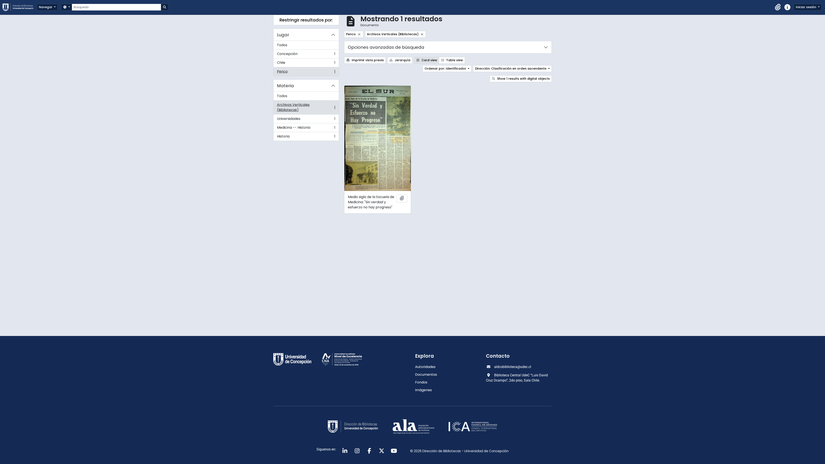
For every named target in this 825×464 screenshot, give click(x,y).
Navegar (46, 7)
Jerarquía (402, 60)
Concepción (306, 54)
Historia (306, 137)
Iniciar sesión (806, 7)
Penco (306, 72)
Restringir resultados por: (306, 20)
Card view (429, 60)
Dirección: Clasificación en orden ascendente (511, 68)
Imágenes (423, 390)
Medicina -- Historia (306, 128)
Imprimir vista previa (367, 60)
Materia (285, 86)
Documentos (426, 374)
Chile (306, 63)
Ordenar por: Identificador (446, 68)
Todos (282, 45)
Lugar (283, 35)
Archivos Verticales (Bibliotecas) (306, 107)
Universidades (306, 119)
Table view (454, 60)
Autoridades (425, 366)
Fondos (421, 382)
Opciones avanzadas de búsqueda (386, 47)
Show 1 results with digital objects (523, 78)
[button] (778, 7)
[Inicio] (20, 7)
